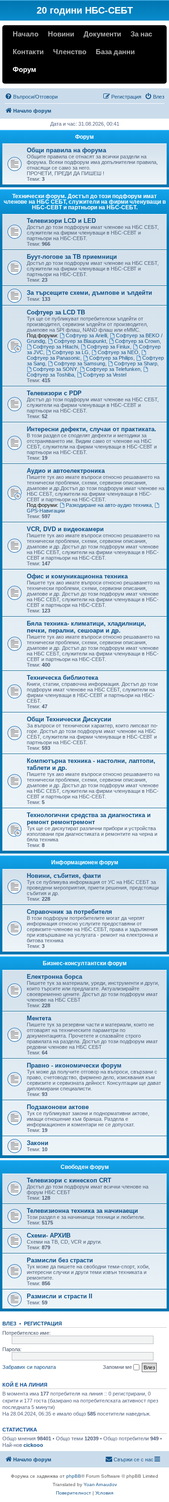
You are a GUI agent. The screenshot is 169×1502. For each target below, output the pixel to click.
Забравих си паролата (29, 1367)
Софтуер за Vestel (104, 374)
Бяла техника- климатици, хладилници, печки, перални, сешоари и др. (86, 627)
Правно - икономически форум (74, 1065)
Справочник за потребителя (69, 911)
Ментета (39, 1018)
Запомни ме (118, 1367)
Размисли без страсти (60, 1260)
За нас (141, 34)
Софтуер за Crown (137, 341)
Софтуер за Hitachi (55, 346)
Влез (9, 1323)
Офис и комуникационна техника (77, 576)
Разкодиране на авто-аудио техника (109, 505)
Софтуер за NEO (118, 352)
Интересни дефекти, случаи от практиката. (91, 429)
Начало (25, 34)
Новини (61, 34)
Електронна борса (54, 976)
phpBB (73, 1476)
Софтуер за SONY (55, 369)
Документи (102, 34)
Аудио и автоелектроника (66, 470)
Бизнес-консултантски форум (85, 963)
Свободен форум (85, 1167)
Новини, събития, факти (64, 875)
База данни (115, 52)
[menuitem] (31, 96)
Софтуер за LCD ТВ (56, 312)
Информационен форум (84, 862)
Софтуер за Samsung (79, 363)
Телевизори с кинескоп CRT (69, 1180)
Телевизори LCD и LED (61, 220)
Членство (69, 52)
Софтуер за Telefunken (113, 369)
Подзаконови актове (58, 1106)
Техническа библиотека (62, 677)
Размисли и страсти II (59, 1296)
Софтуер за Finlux (108, 346)
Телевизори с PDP (54, 393)
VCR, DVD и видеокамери (65, 529)
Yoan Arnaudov (100, 1484)
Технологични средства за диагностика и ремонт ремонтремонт (89, 819)
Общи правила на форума (66, 150)
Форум (24, 69)
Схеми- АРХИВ (48, 1235)
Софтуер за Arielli (86, 335)
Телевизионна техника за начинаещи (82, 1210)
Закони (37, 1142)
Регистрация (43, 1323)
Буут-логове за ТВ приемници (72, 256)
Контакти (28, 52)
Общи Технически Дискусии (69, 719)
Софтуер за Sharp (135, 363)
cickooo (33, 1445)
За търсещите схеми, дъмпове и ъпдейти (89, 292)
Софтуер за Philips (111, 358)
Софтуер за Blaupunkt (80, 341)
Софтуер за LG (70, 352)
